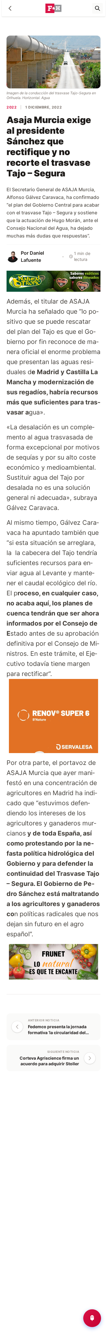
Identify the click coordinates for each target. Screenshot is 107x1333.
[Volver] (10, 8)
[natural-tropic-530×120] (53, 281)
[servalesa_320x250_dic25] (53, 715)
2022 (12, 107)
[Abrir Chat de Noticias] (92, 1318)
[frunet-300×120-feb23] (53, 961)
